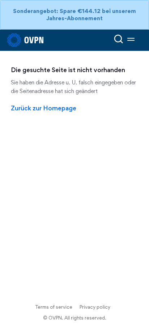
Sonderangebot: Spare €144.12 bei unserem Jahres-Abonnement (74, 15)
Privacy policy (95, 307)
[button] (131, 40)
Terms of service (53, 307)
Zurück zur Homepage (43, 108)
